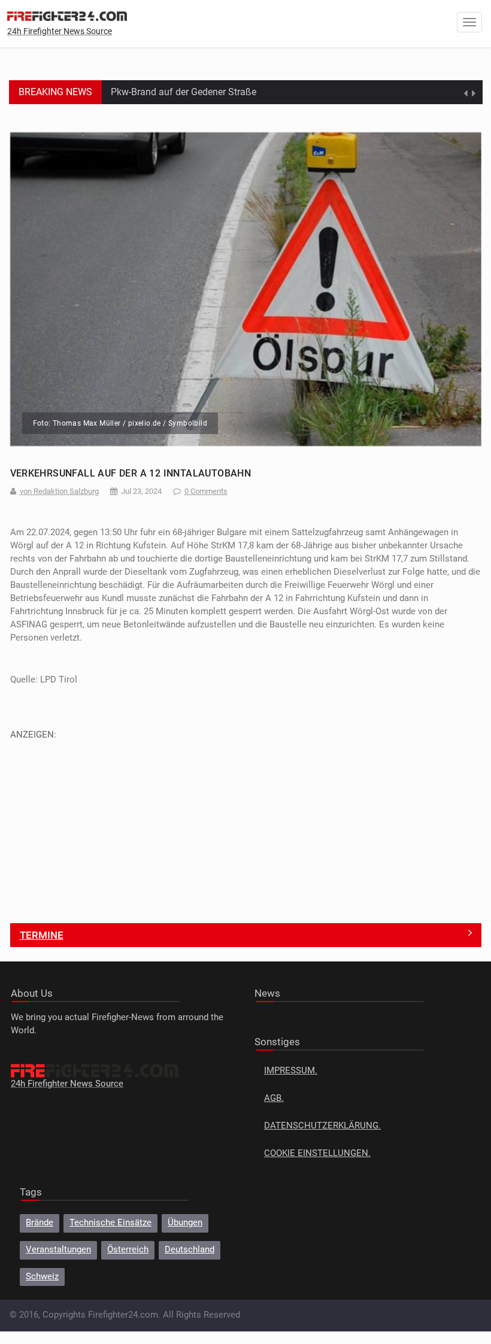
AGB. (274, 1098)
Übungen (185, 1223)
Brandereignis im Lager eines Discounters (198, 92)
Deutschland (189, 1250)
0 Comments (206, 491)
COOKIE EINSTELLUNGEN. (317, 1153)
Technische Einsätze (110, 1223)
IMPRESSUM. (290, 1071)
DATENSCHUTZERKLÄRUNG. (322, 1126)
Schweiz (42, 1277)
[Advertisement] (245, 825)
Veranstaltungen (58, 1250)
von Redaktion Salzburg (59, 491)
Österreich (127, 1250)
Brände (39, 1223)
